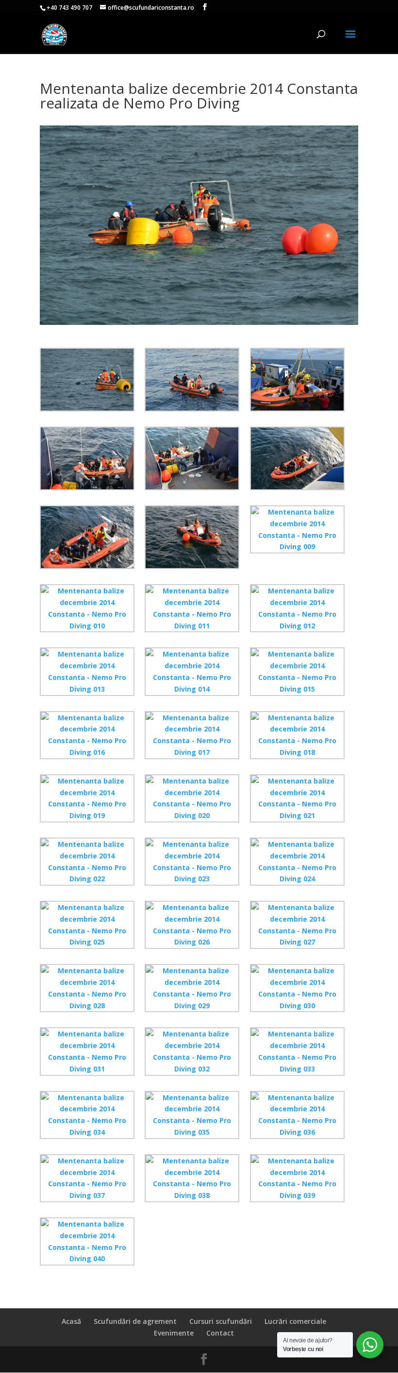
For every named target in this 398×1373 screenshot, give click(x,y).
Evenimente (174, 1332)
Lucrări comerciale (295, 1321)
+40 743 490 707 (69, 7)
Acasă (71, 1321)
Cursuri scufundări (220, 1321)
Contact (220, 1332)
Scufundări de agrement (135, 1321)
